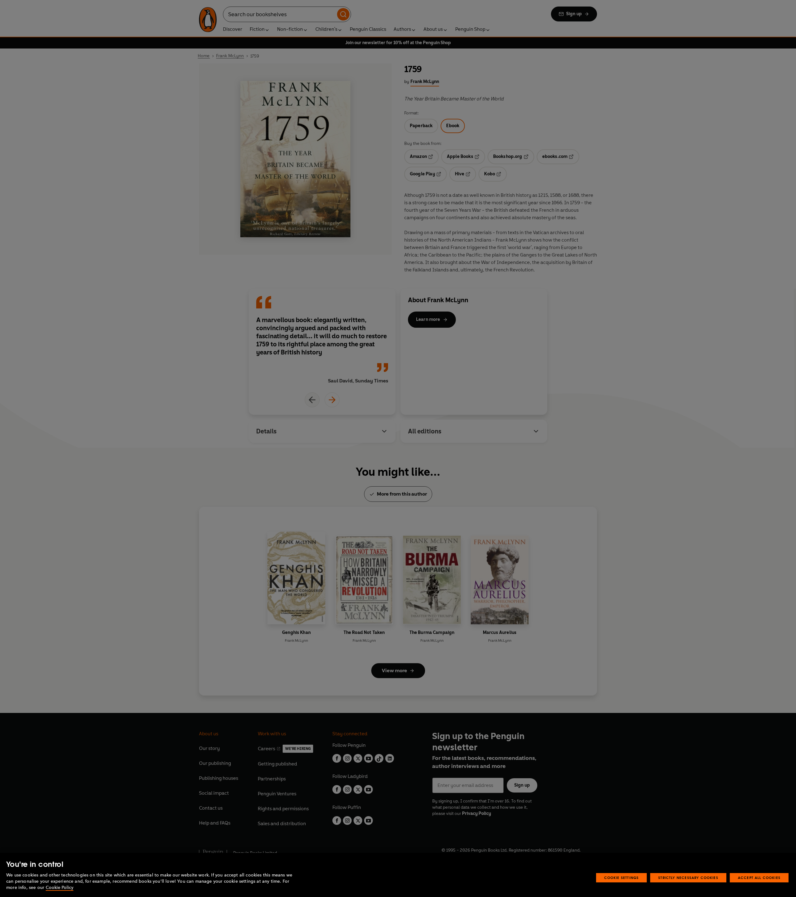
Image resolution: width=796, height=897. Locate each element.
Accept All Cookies (759, 877)
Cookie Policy (59, 887)
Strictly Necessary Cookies (688, 877)
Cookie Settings (621, 877)
